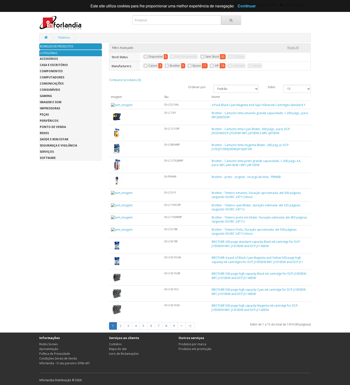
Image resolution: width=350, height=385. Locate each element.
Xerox (257, 66)
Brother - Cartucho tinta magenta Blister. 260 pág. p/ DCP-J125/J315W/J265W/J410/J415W (251, 147)
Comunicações (52, 83)
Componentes (51, 71)
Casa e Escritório (54, 65)
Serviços (47, 152)
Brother (175, 66)
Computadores (52, 77)
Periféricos (49, 121)
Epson (197, 66)
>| (190, 326)
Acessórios (49, 59)
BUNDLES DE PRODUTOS (56, 46)
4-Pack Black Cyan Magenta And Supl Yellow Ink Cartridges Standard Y (258, 105)
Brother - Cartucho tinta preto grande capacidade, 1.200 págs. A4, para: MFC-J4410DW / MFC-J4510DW (256, 163)
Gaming (46, 96)
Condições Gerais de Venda (58, 358)
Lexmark (238, 66)
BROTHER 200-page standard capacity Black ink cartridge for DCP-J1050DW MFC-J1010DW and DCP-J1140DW (256, 244)
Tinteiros (64, 37)
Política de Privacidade (54, 354)
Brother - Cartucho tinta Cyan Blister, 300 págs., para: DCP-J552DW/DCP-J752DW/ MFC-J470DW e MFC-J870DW (251, 131)
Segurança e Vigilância (58, 145)
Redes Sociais (48, 344)
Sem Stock (212, 57)
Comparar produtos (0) (125, 80)
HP (217, 66)
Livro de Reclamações (124, 354)
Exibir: (272, 87)
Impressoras (50, 108)
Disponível (156, 57)
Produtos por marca (192, 344)
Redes (44, 133)
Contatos (115, 344)
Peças (44, 114)
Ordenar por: (197, 87)
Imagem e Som (50, 102)
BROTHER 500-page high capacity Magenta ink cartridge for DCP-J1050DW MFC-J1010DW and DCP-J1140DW (255, 308)
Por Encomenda (186, 57)
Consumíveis (50, 90)
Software (48, 158)
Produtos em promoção (195, 349)
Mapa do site (118, 349)
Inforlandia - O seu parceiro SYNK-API (64, 363)
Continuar (247, 6)
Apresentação (48, 349)
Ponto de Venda (53, 127)
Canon (153, 66)
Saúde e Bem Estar (54, 139)
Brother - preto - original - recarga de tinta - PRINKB (246, 177)
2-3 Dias (238, 57)
